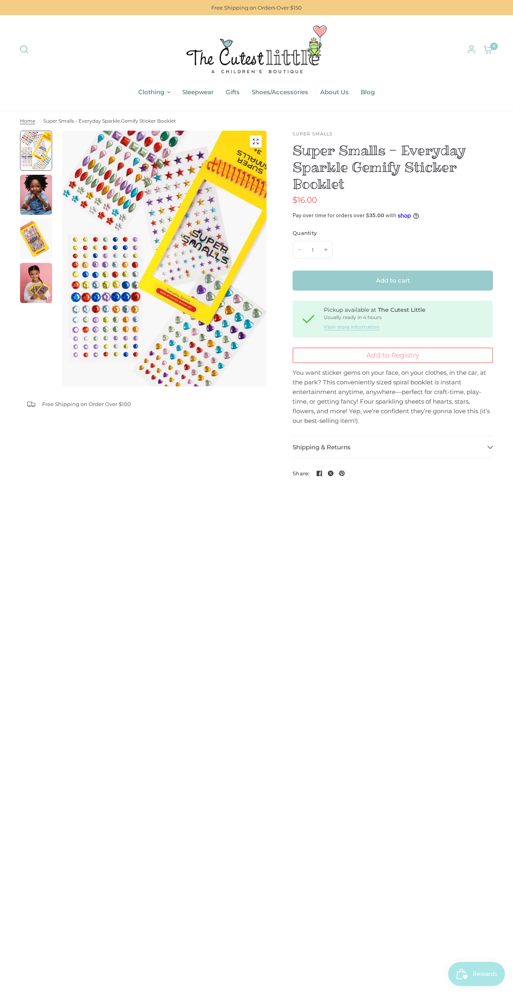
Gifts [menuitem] (233, 92)
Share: (301, 473)
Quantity (305, 233)
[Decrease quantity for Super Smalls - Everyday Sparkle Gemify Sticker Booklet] (299, 249)
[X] (330, 473)
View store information (352, 327)
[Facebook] (319, 473)
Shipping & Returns (322, 447)
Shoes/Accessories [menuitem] (280, 92)
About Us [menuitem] (334, 92)
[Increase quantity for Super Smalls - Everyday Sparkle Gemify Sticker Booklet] (325, 249)
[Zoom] (256, 141)
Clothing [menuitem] (151, 92)
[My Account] (471, 49)
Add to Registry (392, 355)
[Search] (26, 49)
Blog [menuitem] (368, 92)
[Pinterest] (342, 473)
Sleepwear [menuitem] (198, 92)
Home (27, 121)
